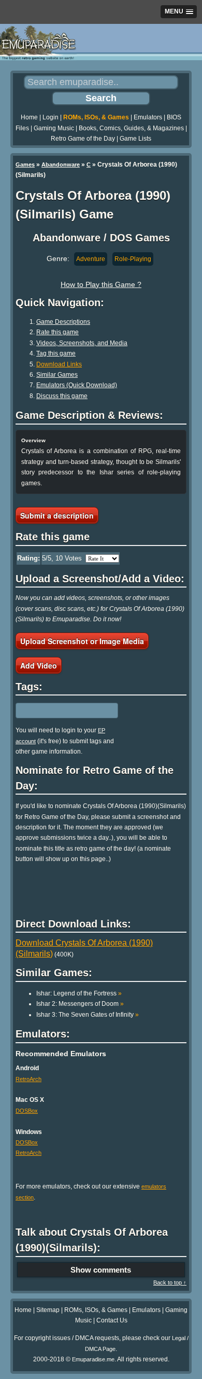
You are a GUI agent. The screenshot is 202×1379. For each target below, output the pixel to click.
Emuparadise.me (93, 1359)
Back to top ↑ (169, 1282)
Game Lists (135, 138)
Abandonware (60, 164)
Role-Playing (132, 259)
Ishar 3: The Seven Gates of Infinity (87, 1014)
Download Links (59, 364)
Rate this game (57, 332)
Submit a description (57, 515)
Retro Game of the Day (83, 138)
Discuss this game (62, 396)
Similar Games (57, 374)
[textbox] (61, 710)
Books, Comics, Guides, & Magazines (131, 128)
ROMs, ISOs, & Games (96, 117)
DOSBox (27, 1111)
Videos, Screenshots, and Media (81, 343)
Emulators (148, 117)
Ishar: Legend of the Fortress (79, 993)
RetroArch (28, 1079)
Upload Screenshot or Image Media (82, 641)
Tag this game (56, 353)
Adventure (90, 259)
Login (50, 117)
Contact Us (111, 1320)
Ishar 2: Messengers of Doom (80, 1003)
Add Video (38, 665)
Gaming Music (54, 128)
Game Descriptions (63, 321)
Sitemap (48, 1310)
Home (29, 117)
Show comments (100, 1269)
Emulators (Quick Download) (76, 385)
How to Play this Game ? (101, 284)
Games (25, 164)
